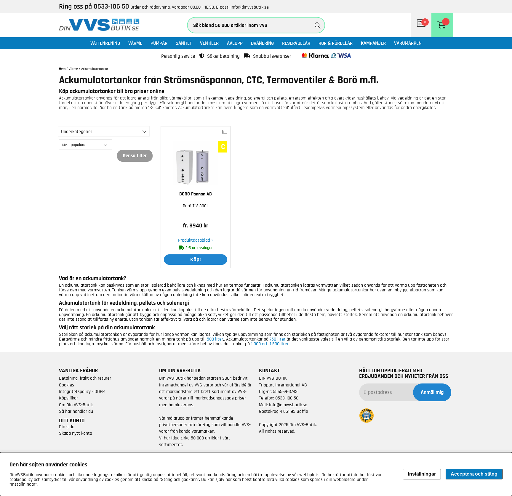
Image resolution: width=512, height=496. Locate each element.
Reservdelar (296, 43)
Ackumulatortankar (94, 68)
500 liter (215, 339)
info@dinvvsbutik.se (250, 7)
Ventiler (209, 43)
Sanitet (184, 43)
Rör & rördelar (336, 43)
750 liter (277, 339)
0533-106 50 (286, 398)
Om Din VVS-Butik (76, 404)
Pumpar (159, 43)
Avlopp (235, 43)
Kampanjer (373, 43)
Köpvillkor (68, 398)
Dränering (262, 43)
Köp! (195, 259)
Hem (62, 68)
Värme (135, 43)
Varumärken (408, 43)
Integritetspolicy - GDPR (82, 391)
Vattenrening (105, 43)
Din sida (66, 426)
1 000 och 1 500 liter (270, 343)
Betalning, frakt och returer (85, 378)
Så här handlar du (76, 411)
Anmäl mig (432, 392)
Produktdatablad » (195, 240)
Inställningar (422, 473)
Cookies (66, 385)
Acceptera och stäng (474, 473)
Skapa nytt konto (75, 433)
